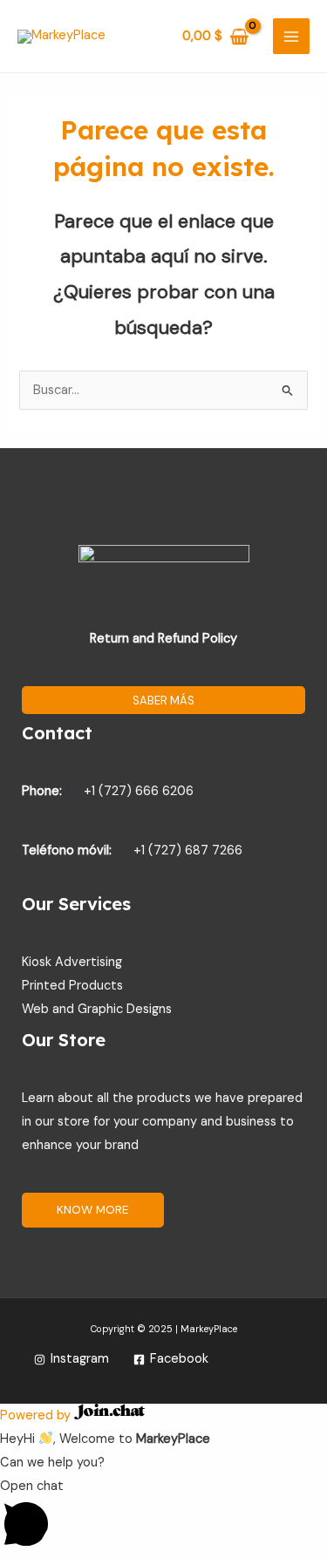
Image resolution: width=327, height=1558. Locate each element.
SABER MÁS (163, 700)
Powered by (37, 1415)
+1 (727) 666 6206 (137, 791)
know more (93, 1209)
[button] (163, 1516)
